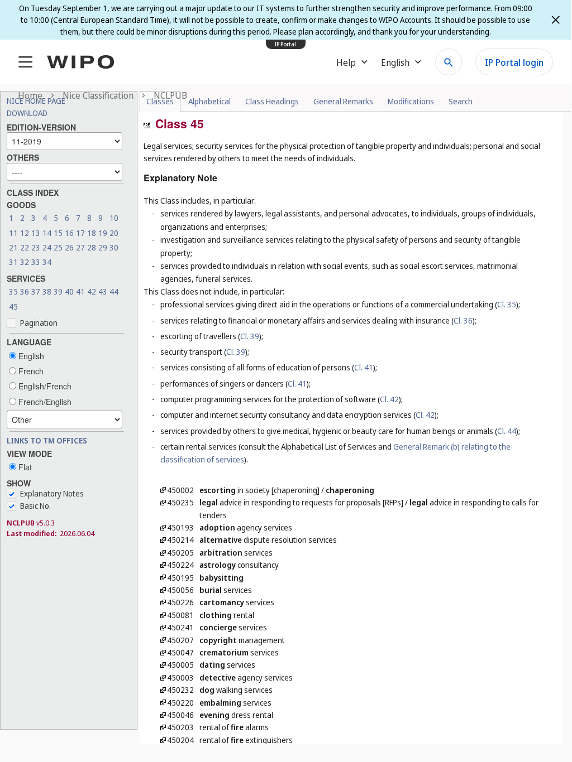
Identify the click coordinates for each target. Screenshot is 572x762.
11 (13, 233)
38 (46, 291)
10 (113, 218)
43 (102, 291)
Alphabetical (209, 101)
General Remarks (343, 101)
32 (24, 262)
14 (46, 233)
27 (80, 247)
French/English (44, 401)
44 (113, 291)
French (30, 371)
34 (46, 262)
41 (80, 291)
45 (13, 306)
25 (58, 247)
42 (91, 291)
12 (24, 233)
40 (69, 291)
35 (13, 291)
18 (91, 233)
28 (91, 247)
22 (24, 247)
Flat (24, 466)
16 (69, 233)
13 (35, 233)
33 (35, 262)
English (30, 355)
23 (35, 247)
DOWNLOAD (27, 113)
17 (80, 233)
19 (102, 233)
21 (13, 247)
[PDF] (147, 124)
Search (461, 101)
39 (58, 291)
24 (46, 247)
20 (113, 233)
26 (69, 247)
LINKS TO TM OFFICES (47, 440)
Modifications (411, 101)
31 (13, 262)
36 (24, 291)
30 (113, 247)
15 (58, 233)
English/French (44, 386)
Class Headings (272, 101)
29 (102, 247)
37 (35, 291)
